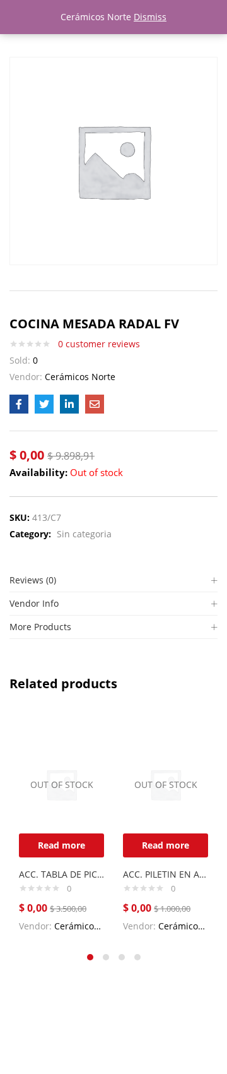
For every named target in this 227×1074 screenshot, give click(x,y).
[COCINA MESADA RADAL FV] (18, 404)
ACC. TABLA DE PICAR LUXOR (61, 874)
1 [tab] (90, 957)
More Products (40, 627)
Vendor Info (34, 603)
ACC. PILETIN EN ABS (165, 874)
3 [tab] (122, 957)
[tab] (113, 580)
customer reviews (99, 344)
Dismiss (150, 17)
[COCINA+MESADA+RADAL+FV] (44, 404)
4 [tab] (137, 957)
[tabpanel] (61, 827)
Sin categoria (84, 534)
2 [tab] (106, 957)
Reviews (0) (32, 580)
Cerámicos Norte (80, 377)
